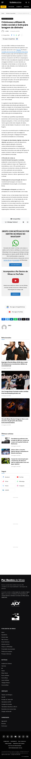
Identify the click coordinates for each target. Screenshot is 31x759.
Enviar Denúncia (5, 642)
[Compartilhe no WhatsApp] (16, 35)
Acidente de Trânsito (7, 663)
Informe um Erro (6, 644)
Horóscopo (4, 726)
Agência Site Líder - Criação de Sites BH (11, 754)
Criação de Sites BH (6, 711)
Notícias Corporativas (7, 18)
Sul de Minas (5, 678)
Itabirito (19, 6)
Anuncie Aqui (5, 637)
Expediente (4, 634)
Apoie (3, 632)
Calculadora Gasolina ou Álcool (9, 706)
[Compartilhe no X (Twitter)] (14, 35)
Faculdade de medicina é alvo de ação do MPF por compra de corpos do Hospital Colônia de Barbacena (20, 441)
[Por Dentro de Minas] (15, 2)
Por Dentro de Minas (15, 753)
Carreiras (4, 666)
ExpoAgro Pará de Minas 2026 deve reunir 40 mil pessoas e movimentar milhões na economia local (15, 364)
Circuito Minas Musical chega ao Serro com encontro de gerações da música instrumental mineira (15, 420)
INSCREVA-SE (15, 294)
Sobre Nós (6, 741)
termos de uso (8, 260)
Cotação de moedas (7, 704)
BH (2, 668)
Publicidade (8, 743)
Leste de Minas (5, 680)
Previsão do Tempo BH (7, 699)
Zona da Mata (5, 685)
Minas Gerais (5, 673)
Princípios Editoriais (6, 654)
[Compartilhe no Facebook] (11, 35)
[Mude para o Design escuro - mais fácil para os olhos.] (28, 2)
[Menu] (2, 2)
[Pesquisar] (26, 2)
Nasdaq (19, 50)
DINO (7, 31)
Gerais (3, 670)
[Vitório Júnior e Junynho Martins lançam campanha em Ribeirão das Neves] (6, 451)
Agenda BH (4, 721)
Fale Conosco (5, 639)
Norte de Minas (5, 675)
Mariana (26, 6)
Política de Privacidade (14, 745)
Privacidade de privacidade (8, 649)
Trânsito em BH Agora (7, 694)
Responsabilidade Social (15, 747)
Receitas (4, 723)
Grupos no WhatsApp (7, 646)
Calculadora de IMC (6, 702)
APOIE (3, 6)
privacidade (16, 260)
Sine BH (3, 697)
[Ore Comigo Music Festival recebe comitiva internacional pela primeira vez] (15, 380)
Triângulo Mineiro (6, 682)
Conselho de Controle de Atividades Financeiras (15, 52)
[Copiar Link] (19, 35)
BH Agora (11, 6)
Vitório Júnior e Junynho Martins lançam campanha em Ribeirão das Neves (19, 451)
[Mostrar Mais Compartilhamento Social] (22, 35)
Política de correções (7, 651)
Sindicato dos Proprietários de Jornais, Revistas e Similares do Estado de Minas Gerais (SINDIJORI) (15, 595)
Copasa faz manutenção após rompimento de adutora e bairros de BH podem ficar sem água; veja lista (20, 461)
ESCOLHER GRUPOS (15, 264)
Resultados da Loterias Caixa (9, 709)
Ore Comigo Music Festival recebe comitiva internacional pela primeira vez (15, 392)
